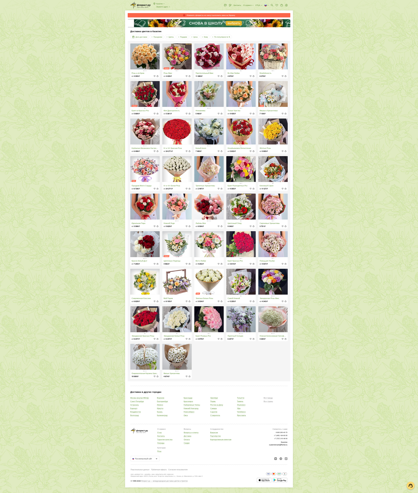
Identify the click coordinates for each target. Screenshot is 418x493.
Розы (159, 451)
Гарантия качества (164, 439)
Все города (268, 398)
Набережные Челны (192, 405)
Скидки (187, 443)
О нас (159, 432)
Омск (186, 415)
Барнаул (133, 408)
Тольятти (240, 398)
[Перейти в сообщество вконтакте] (275, 459)
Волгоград (134, 415)
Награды (160, 443)
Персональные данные (140, 469)
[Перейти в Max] (286, 459)
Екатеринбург (162, 401)
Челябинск (241, 412)
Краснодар (188, 398)
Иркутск (160, 408)
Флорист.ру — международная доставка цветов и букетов (164, 481)
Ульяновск (241, 405)
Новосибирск (189, 412)
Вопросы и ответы (191, 432)
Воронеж (160, 398)
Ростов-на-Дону (216, 405)
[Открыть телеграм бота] (281, 459)
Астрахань (134, 405)
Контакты (161, 436)
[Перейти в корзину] (281, 5)
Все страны (268, 401)
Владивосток (135, 412)
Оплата (187, 439)
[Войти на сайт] (286, 5)
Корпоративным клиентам (220, 439)
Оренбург (214, 398)
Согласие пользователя (178, 469)
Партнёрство (215, 436)
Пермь (213, 401)
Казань (160, 412)
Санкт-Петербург (137, 401)
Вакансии (214, 432)
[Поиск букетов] (272, 5)
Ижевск (160, 405)
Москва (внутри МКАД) (139, 398)
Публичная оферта (159, 469)
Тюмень (240, 401)
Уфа (238, 408)
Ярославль (241, 415)
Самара (213, 408)
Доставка (187, 436)
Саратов (213, 412)
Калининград (162, 415)
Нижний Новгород (191, 408)
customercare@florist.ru (278, 444)
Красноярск (188, 401)
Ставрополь (215, 415)
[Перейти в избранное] (277, 5)
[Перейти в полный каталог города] (140, 5)
